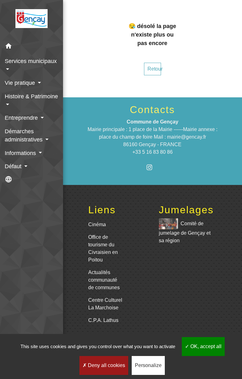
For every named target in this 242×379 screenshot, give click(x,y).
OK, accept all (205, 346)
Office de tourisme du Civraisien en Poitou (103, 248)
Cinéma (97, 224)
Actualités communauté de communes (104, 280)
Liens (102, 209)
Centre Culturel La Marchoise (105, 303)
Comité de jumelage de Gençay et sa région (184, 232)
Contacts (152, 109)
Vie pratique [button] (21, 83)
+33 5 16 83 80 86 (152, 152)
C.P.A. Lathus (103, 320)
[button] (31, 47)
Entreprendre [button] (22, 118)
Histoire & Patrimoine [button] (31, 96)
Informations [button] (21, 153)
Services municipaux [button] (31, 61)
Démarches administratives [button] (24, 135)
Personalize (148, 365)
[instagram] (152, 167)
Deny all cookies (106, 365)
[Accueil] (31, 20)
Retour (154, 69)
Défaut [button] (14, 166)
